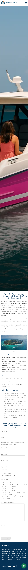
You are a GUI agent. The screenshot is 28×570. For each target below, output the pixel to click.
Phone (2, 437)
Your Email (4, 448)
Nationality (4, 454)
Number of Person (6, 461)
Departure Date (5, 467)
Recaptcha (4, 526)
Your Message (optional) (7, 502)
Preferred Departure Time (8, 473)
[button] (2, 342)
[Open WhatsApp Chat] (23, 565)
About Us (6, 545)
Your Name (4, 431)
